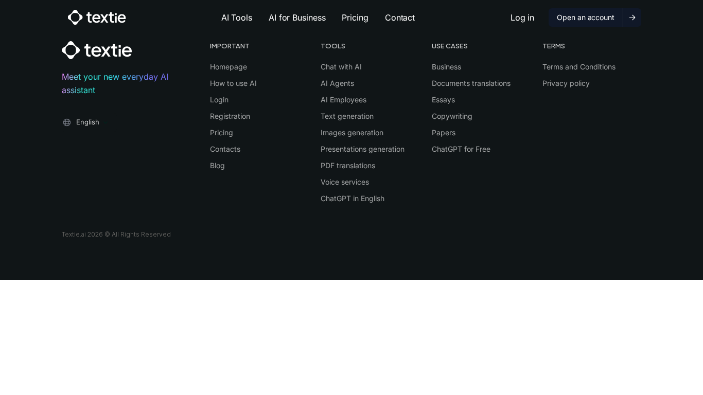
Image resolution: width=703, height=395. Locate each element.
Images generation (352, 132)
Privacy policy (566, 83)
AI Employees (343, 99)
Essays (443, 99)
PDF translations (348, 165)
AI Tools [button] (236, 17)
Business (446, 66)
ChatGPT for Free (461, 149)
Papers (443, 132)
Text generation (347, 116)
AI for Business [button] (297, 17)
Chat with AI (341, 66)
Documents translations (471, 83)
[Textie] (97, 17)
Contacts (225, 149)
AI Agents (337, 83)
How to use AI (233, 83)
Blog (217, 165)
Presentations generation (363, 149)
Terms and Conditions (579, 66)
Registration (230, 116)
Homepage (228, 66)
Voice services (345, 181)
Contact (400, 17)
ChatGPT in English (352, 198)
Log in (522, 17)
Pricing (355, 17)
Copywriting (452, 116)
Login (219, 99)
